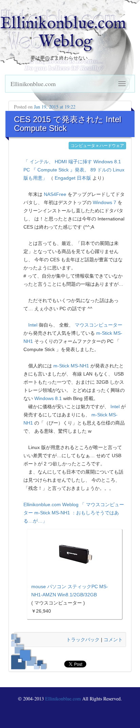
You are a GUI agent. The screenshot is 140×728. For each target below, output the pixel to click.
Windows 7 (104, 202)
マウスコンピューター (98, 325)
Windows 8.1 (48, 398)
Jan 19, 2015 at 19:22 (54, 106)
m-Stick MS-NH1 (71, 365)
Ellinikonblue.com (33, 84)
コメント (113, 639)
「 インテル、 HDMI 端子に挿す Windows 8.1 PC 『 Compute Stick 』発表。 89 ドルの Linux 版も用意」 (73, 170)
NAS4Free (55, 194)
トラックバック (83, 639)
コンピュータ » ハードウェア (97, 145)
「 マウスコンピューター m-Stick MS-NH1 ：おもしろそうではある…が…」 (73, 513)
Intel (32, 325)
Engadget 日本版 (73, 178)
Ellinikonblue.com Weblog (63, 33)
